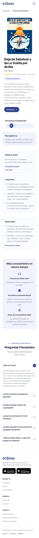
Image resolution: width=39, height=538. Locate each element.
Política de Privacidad (9, 518)
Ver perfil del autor (12, 166)
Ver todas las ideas (12, 245)
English (4, 533)
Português (12, 533)
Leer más (8, 170)
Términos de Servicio (9, 521)
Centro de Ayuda (8, 514)
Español (20, 533)
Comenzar (10, 109)
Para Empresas (7, 490)
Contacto (5, 504)
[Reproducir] (11, 126)
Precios (4, 486)
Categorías (6, 11)
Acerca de (5, 500)
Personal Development (13, 79)
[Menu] (34, 3)
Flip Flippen (8, 71)
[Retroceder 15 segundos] (8, 126)
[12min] (8, 3)
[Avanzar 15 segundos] (14, 126)
